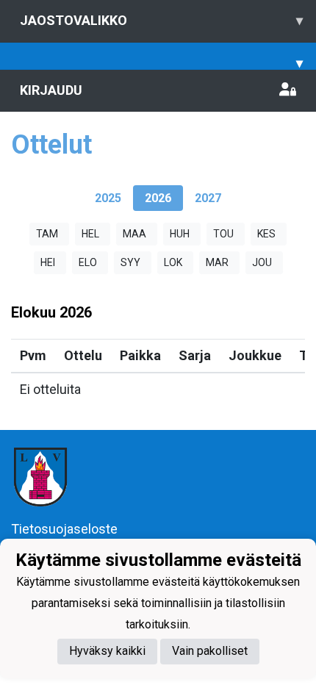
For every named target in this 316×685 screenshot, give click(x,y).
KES (266, 234)
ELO (88, 262)
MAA (134, 234)
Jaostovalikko (161, 20)
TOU (223, 234)
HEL (90, 234)
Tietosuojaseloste (64, 529)
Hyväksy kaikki (107, 651)
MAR (217, 262)
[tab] (108, 198)
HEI (47, 262)
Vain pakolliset (210, 651)
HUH (180, 234)
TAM (47, 234)
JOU (262, 262)
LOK (173, 262)
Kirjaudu (51, 90)
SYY (130, 262)
